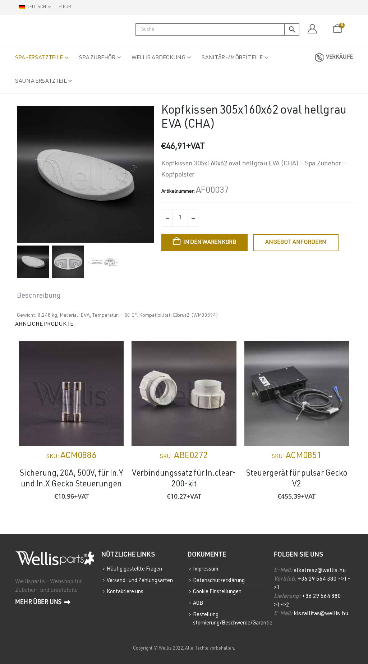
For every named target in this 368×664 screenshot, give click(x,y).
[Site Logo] (51, 30)
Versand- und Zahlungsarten (140, 580)
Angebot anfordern (295, 243)
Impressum (205, 569)
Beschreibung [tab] (39, 296)
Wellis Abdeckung (158, 58)
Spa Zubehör (97, 58)
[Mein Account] (312, 29)
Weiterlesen (224, 353)
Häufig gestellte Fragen (134, 569)
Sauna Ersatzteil (40, 81)
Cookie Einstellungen (217, 592)
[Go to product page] (71, 393)
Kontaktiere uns (125, 592)
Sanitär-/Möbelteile (232, 58)
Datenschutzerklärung (219, 580)
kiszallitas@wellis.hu (321, 614)
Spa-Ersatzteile (39, 58)
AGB (198, 603)
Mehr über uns (39, 603)
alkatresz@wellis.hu (320, 571)
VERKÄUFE (339, 57)
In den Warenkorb (209, 243)
